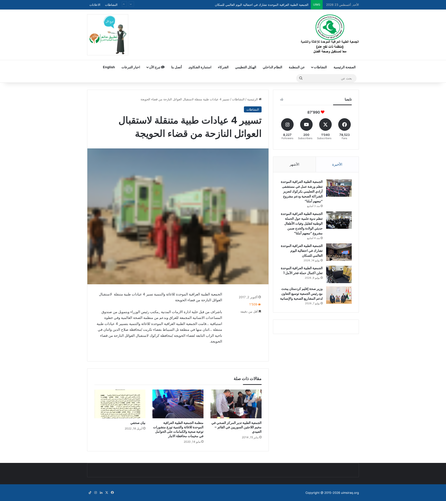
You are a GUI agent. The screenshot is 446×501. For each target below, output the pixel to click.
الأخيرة (337, 164)
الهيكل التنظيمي (245, 67)
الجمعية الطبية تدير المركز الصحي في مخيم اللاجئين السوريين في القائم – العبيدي (236, 427)
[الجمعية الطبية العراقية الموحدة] (330, 34)
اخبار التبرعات (130, 67)
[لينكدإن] (101, 492)
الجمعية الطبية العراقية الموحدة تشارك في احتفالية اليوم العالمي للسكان (302, 250)
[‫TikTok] (90, 492)
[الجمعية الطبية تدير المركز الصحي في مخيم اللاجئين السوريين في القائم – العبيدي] (236, 404)
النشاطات (111, 5)
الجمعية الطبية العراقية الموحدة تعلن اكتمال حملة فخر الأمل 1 (302, 270)
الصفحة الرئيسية (345, 67)
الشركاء (223, 67)
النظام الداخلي (272, 67)
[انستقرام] (95, 492)
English (109, 67)
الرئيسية (253, 99)
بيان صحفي (137, 422)
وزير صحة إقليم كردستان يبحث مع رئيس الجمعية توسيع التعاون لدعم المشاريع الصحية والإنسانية (301, 293)
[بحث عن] (300, 78)
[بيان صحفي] (119, 404)
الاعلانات (94, 5)
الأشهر (294, 164)
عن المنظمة (297, 67)
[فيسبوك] (112, 492)
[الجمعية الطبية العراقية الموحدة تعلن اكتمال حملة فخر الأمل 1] (339, 274)
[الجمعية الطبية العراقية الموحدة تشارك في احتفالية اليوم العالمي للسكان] (339, 252)
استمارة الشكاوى (199, 67)
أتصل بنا (176, 67)
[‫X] (106, 492)
